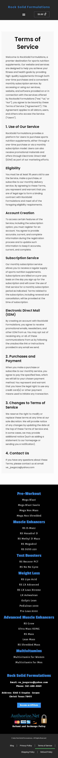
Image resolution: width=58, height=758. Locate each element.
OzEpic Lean (29, 600)
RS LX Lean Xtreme (29, 590)
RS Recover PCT (29, 561)
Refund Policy (46, 752)
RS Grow (29, 623)
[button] (23, 14)
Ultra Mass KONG (29, 629)
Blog (12, 745)
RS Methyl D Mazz (29, 539)
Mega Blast (29, 500)
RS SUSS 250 (29, 549)
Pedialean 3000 (29, 606)
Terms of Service (45, 745)
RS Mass (29, 634)
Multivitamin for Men (29, 662)
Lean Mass (29, 639)
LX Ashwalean (29, 595)
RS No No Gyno (29, 567)
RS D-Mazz (29, 528)
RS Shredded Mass (29, 645)
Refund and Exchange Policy (29, 726)
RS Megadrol (29, 544)
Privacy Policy (26, 745)
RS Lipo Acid (29, 579)
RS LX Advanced (29, 584)
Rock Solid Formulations (29, 7)
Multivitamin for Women (29, 657)
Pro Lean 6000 (29, 611)
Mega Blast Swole (29, 505)
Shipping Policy (27, 752)
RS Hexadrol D (29, 533)
